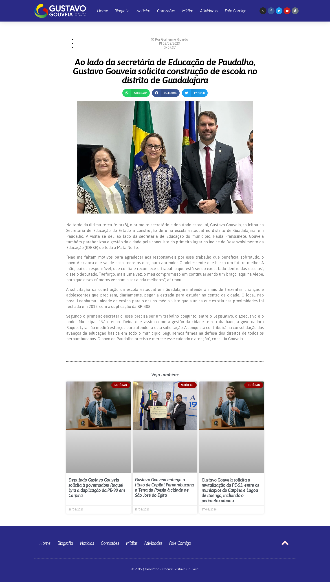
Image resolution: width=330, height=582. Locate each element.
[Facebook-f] (271, 10)
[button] (136, 93)
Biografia (122, 10)
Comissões (166, 10)
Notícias (143, 10)
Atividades (209, 10)
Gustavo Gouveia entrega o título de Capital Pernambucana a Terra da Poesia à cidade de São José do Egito (164, 487)
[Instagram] (263, 10)
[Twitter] (279, 10)
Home (102, 10)
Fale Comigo (235, 10)
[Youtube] (287, 10)
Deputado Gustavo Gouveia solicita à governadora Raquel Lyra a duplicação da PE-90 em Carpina (96, 487)
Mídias (187, 10)
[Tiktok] (295, 10)
